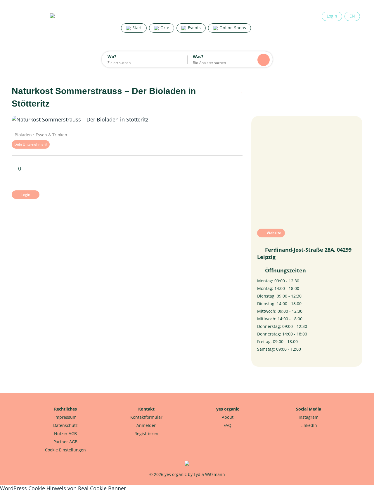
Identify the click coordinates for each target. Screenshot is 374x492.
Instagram (308, 417)
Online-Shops (232, 27)
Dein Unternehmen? (30, 144)
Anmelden (146, 425)
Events (194, 27)
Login (332, 16)
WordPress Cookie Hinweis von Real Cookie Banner (63, 488)
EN (352, 16)
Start (136, 27)
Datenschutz (65, 425)
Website (273, 232)
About (227, 417)
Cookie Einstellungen (65, 450)
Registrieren (146, 433)
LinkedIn (308, 425)
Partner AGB (65, 441)
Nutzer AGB (65, 433)
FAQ (227, 425)
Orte (164, 27)
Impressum (65, 417)
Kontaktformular (146, 417)
